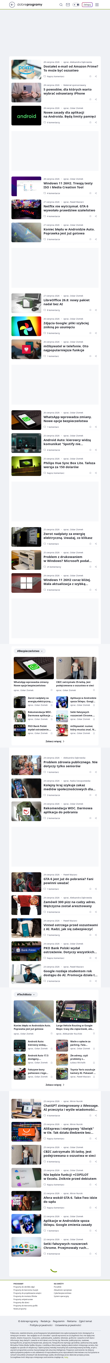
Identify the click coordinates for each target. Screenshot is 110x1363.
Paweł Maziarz (70, 874)
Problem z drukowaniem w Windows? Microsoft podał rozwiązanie (66, 561)
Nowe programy (19, 1309)
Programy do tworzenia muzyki (25, 1290)
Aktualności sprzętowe (63, 1290)
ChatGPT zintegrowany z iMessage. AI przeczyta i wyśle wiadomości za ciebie (71, 1109)
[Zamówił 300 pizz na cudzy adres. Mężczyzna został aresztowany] (26, 905)
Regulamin (59, 1321)
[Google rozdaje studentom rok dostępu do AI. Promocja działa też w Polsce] (26, 974)
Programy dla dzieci (21, 1302)
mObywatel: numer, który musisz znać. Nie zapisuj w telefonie (83, 728)
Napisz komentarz (55, 76)
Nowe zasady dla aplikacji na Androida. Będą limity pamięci (70, 114)
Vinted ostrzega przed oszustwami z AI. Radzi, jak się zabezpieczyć (71, 927)
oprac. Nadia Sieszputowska (76, 780)
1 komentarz (53, 356)
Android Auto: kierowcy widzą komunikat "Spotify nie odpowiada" (67, 444)
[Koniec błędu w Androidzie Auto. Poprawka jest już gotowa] (26, 232)
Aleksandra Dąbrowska (74, 757)
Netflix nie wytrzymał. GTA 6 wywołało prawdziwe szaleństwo (69, 208)
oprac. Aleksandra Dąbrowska (77, 62)
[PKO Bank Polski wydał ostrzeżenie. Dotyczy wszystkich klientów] (20, 730)
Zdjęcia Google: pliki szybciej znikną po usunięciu (66, 325)
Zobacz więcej (53, 741)
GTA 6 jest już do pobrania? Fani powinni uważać (68, 881)
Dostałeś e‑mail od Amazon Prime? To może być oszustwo (71, 68)
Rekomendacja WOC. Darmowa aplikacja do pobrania (41, 713)
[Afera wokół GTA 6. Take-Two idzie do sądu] (26, 1201)
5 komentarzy (53, 333)
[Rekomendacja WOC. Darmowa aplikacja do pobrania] (20, 716)
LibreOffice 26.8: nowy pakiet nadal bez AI (67, 302)
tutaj (66, 1357)
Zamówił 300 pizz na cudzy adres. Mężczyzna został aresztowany (70, 904)
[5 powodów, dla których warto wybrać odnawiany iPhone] (26, 92)
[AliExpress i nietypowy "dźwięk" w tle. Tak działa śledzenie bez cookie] (26, 1132)
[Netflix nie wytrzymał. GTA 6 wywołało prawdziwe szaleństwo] (26, 209)
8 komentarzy (53, 310)
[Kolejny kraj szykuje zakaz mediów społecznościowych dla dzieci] (26, 788)
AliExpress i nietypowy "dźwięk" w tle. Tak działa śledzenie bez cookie (69, 1132)
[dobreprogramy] (32, 4)
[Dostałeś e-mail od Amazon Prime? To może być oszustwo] (26, 69)
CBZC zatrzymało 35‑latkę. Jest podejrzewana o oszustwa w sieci (70, 1153)
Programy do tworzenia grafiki (25, 1305)
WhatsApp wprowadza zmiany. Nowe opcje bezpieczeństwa (68, 419)
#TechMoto (24, 994)
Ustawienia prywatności (68, 1325)
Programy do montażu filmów (25, 1296)
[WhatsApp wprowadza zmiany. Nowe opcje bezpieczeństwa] (26, 420)
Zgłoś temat (85, 1321)
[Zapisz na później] (90, 76)
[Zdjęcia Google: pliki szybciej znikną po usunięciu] (26, 326)
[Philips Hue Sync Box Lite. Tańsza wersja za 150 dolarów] (26, 466)
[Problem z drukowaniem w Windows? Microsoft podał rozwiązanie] (26, 560)
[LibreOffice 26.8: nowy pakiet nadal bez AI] (26, 303)
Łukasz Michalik (77, 1062)
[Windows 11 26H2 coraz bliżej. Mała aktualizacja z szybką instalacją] (26, 583)
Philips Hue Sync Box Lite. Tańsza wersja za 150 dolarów (69, 465)
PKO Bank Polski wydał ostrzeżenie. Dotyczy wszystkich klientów (39, 728)
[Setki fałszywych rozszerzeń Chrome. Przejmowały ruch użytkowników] (62, 716)
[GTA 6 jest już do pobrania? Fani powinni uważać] (26, 882)
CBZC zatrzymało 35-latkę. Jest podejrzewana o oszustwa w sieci (75, 684)
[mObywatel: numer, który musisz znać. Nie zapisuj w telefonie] (62, 730)
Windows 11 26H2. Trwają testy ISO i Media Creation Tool (68, 185)
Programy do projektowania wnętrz (27, 1293)
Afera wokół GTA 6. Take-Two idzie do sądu (70, 1199)
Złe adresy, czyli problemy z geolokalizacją (79, 1057)
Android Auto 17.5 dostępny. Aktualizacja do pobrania (38, 1057)
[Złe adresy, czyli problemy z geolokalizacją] (62, 1060)
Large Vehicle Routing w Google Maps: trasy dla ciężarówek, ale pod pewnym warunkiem (74, 1027)
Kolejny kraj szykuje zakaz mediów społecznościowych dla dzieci (68, 789)
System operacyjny (61, 1296)
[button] (97, 4)
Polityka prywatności (41, 1325)
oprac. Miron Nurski (73, 1101)
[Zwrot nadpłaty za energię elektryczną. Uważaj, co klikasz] (26, 537)
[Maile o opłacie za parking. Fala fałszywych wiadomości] (62, 1046)
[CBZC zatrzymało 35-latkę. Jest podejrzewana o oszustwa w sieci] (76, 668)
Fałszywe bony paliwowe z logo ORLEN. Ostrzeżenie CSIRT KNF (39, 1071)
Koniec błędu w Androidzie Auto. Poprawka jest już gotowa (69, 231)
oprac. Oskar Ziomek (73, 108)
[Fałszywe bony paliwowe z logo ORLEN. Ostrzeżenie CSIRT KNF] (20, 1074)
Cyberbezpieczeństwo (62, 1293)
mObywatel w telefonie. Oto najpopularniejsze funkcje (66, 348)
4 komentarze (53, 193)
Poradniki (57, 1287)
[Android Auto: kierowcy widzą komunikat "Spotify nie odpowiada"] (26, 443)
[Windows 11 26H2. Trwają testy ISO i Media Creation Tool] (26, 186)
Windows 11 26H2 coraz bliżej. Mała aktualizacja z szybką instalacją (67, 584)
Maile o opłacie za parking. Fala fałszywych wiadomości (80, 1043)
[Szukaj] (61, 4)
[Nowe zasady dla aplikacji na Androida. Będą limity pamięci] (26, 115)
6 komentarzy (53, 122)
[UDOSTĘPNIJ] (96, 76)
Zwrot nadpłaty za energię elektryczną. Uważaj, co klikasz (68, 536)
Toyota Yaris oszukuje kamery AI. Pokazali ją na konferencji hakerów (83, 1071)
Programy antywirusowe (23, 1299)
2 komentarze (53, 818)
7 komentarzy (53, 935)
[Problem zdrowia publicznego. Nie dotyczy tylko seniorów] (26, 765)
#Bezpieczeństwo (28, 651)
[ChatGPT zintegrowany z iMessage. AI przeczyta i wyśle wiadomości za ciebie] (26, 1108)
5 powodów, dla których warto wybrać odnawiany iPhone (68, 91)
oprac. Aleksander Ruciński (69, 1033)
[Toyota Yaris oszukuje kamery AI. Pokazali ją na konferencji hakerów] (62, 1074)
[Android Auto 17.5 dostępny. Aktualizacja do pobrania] (20, 1060)
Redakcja (45, 1321)
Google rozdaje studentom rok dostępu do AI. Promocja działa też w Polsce (71, 975)
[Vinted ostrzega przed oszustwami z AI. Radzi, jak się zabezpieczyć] (26, 928)
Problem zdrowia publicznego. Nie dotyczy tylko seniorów (71, 764)
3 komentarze (53, 239)
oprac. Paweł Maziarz (73, 202)
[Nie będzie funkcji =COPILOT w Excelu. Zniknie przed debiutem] (26, 1178)
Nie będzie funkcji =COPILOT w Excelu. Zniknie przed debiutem (70, 1176)
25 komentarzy (54, 567)
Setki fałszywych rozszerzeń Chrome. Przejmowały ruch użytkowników (81, 713)
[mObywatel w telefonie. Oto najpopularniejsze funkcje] (26, 349)
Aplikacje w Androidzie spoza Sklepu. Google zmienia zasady (83, 699)
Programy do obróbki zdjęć (24, 1287)
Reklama (71, 1321)
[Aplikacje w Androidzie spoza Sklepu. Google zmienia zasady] (62, 702)
